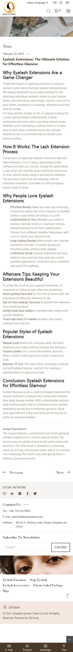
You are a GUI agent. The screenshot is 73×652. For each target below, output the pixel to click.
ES (61, 2)
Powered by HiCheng (26, 617)
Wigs (6, 591)
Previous (16, 472)
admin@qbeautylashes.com (27, 516)
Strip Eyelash (38, 580)
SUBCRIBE (60, 547)
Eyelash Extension (14, 580)
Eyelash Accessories (16, 585)
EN (67, 2)
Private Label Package (48, 585)
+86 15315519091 (20, 510)
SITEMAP (14, 607)
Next (60, 472)
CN (55, 2)
